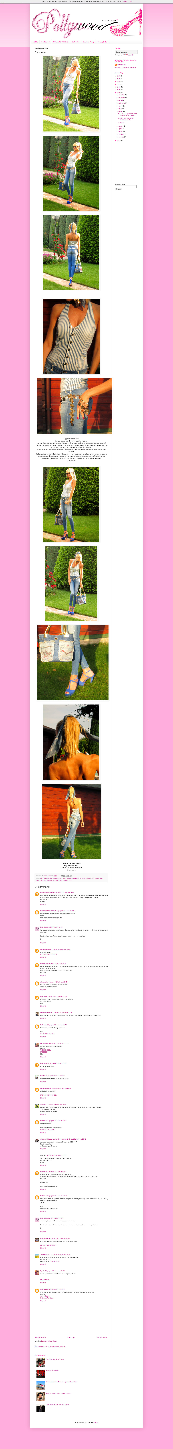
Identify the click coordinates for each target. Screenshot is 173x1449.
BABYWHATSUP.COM (47, 1130)
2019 (119, 79)
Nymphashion (45, 1238)
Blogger (95, 1422)
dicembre (122, 95)
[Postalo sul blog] (64, 876)
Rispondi (43, 904)
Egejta (42, 1271)
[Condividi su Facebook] (68, 876)
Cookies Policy (88, 42)
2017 (119, 84)
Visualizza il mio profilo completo (125, 68)
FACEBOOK (44, 1052)
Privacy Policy (102, 42)
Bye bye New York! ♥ (52, 1370)
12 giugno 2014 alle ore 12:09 (56, 1104)
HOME (35, 42)
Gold (79, 878)
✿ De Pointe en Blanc (47, 1034)
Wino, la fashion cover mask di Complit (58, 1393)
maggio (121, 126)
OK (131, 1)
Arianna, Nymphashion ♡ (48, 1245)
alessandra (44, 982)
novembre (122, 98)
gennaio (121, 137)
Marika (42, 1076)
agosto (121, 106)
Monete (97, 878)
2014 (119, 92)
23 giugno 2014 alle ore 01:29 (55, 1271)
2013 (119, 140)
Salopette (65, 880)
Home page (71, 1338)
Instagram (43, 1298)
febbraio (121, 134)
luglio (120, 108)
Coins (63, 878)
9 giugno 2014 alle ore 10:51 (66, 911)
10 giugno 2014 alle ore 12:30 (57, 996)
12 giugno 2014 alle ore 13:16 (57, 1121)
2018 (119, 81)
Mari (41, 927)
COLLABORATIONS (60, 42)
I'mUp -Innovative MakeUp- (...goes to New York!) (61, 1382)
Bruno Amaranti (57, 878)
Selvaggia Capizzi (46, 1012)
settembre (122, 103)
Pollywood (43, 880)
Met (93, 878)
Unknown (43, 964)
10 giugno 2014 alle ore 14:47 (57, 1025)
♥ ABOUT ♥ (45, 42)
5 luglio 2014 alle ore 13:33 (56, 1289)
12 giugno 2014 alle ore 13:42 (76, 1139)
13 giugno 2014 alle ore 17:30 (53, 1218)
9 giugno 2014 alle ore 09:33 (64, 892)
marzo (121, 131)
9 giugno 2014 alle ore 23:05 (56, 964)
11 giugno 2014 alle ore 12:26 (55, 1076)
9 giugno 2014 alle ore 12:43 (53, 927)
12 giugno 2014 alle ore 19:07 (57, 1172)
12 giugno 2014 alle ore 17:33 (56, 1155)
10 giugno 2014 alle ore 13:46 (62, 1012)
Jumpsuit (88, 878)
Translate (130, 55)
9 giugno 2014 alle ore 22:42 (61, 949)
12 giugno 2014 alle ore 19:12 (57, 1196)
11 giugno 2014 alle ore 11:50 (56, 1063)
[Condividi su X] (66, 876)
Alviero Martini (48, 878)
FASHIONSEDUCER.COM (48, 954)
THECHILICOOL (45, 1050)
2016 (119, 87)
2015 (119, 90)
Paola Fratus (121, 64)
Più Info (125, 1)
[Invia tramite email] (62, 876)
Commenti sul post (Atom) (49, 1341)
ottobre (121, 100)
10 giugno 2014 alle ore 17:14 (58, 1043)
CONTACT (76, 42)
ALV (42, 878)
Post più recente (40, 1338)
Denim (68, 878)
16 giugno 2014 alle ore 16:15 (60, 1254)
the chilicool (44, 1043)
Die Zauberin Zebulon (47, 892)
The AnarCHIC (45, 1254)
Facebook (50, 1298)
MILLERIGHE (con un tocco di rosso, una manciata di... (127, 114)
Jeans (83, 878)
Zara (69, 880)
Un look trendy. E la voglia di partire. (57, 1404)
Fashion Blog (74, 878)
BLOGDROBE (44, 1280)
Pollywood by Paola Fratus (54, 880)
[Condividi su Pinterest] (71, 876)
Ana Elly (43, 1104)
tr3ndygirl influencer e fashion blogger (53, 1139)
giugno (121, 111)
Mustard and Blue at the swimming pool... (125, 119)
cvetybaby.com (45, 1296)
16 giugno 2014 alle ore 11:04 (60, 1238)
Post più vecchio (102, 1338)
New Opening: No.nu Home (55, 1359)
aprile (121, 129)
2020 (119, 76)
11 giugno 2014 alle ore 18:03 (61, 1088)
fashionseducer (45, 949)
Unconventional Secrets (48, 911)
